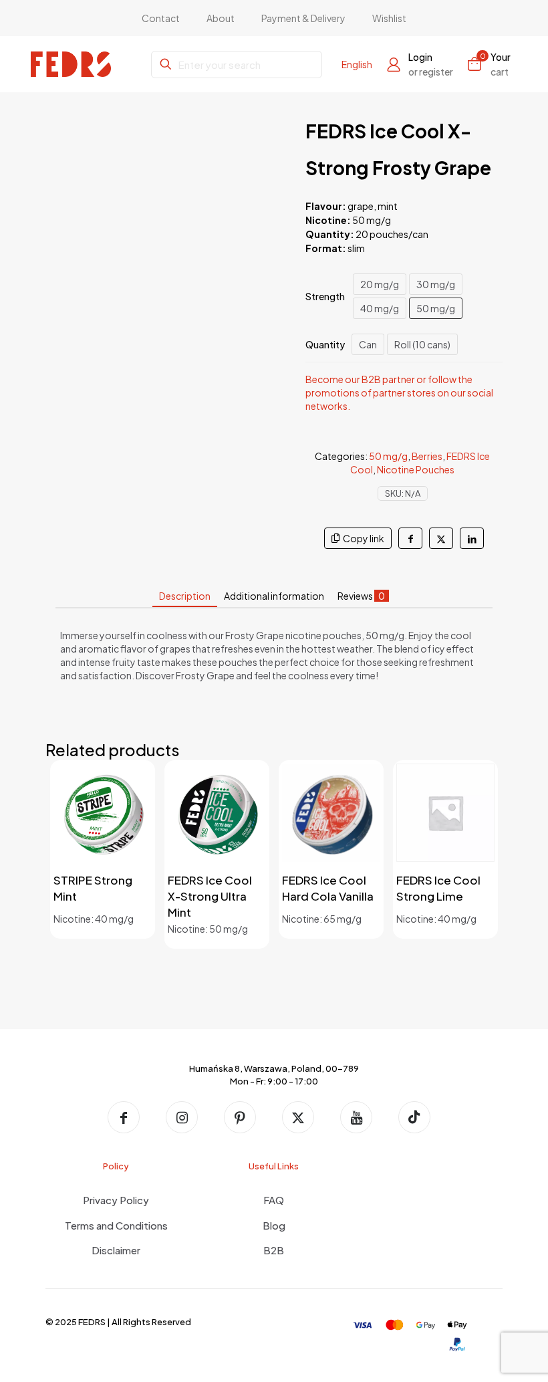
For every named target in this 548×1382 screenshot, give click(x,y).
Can (368, 344)
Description (185, 596)
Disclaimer (116, 1250)
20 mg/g (379, 284)
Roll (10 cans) (422, 344)
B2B (273, 1250)
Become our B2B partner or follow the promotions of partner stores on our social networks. (399, 392)
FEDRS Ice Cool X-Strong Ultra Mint (210, 896)
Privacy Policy (116, 1199)
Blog (274, 1225)
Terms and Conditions (116, 1225)
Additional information (274, 596)
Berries (427, 456)
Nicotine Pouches (415, 469)
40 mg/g (379, 308)
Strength (325, 296)
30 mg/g (435, 284)
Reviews (361, 596)
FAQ (273, 1199)
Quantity (325, 344)
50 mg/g (435, 308)
